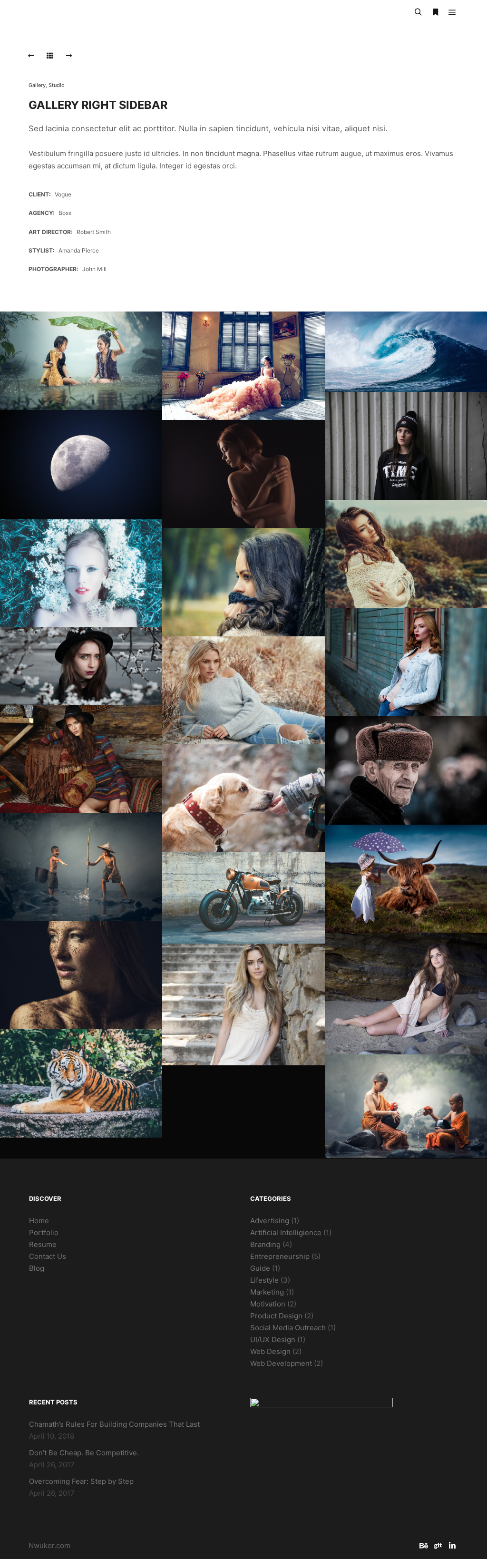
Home (39, 1220)
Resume (43, 1244)
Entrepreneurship (280, 1256)
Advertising (269, 1220)
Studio (57, 85)
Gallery (37, 85)
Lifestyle (264, 1280)
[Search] (418, 12)
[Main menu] (452, 12)
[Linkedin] (452, 1546)
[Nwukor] (66, 12)
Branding (265, 1244)
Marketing (267, 1291)
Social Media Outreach (288, 1327)
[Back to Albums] (50, 56)
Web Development (281, 1363)
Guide (260, 1268)
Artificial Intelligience (285, 1232)
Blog (36, 1268)
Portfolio (43, 1232)
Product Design (276, 1315)
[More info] (435, 12)
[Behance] (424, 1546)
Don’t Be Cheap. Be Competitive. (84, 1452)
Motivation (267, 1303)
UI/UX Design (272, 1339)
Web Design (270, 1351)
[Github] (438, 1546)
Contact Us (47, 1256)
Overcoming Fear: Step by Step (81, 1481)
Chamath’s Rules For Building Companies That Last (114, 1424)
